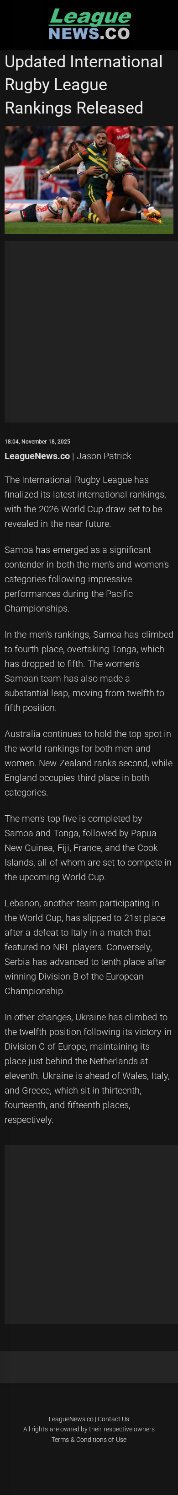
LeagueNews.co (37, 455)
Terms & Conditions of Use (89, 1439)
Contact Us (113, 1419)
